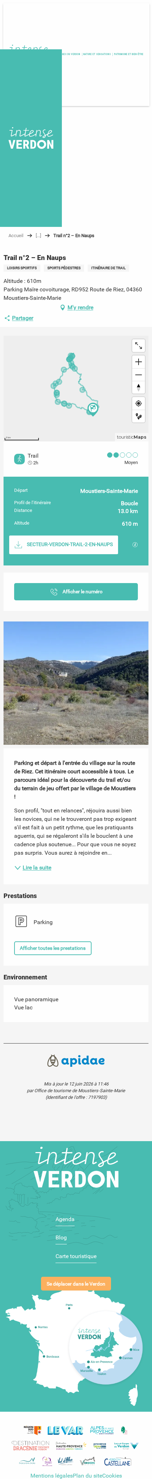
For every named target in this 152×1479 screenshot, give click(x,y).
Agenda (65, 1219)
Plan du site (87, 1475)
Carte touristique (76, 1256)
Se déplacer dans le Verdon (76, 1284)
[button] (128, 54)
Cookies (112, 1475)
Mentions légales (51, 1475)
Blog (61, 1237)
